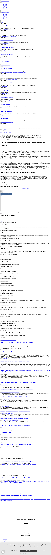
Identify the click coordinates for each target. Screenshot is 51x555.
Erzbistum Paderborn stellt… (6, 40)
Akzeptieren (29, 550)
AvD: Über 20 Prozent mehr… (6, 54)
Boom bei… (2, 32)
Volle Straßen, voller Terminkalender (9, 351)
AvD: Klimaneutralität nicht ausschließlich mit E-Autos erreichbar (14, 396)
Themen (4, 6)
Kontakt (4, 540)
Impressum (5, 539)
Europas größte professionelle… (7, 90)
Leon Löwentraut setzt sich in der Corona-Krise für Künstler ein (16, 444)
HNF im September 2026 (5, 432)
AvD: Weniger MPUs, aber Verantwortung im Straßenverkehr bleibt (15, 411)
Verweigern (14, 550)
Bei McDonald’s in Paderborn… (7, 25)
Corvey (1, 221)
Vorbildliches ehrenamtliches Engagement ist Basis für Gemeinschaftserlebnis (16, 389)
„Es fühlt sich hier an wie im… (6, 82)
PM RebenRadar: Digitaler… (6, 111)
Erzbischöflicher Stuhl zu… (6, 125)
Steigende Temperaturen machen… (7, 75)
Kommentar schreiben (7, 193)
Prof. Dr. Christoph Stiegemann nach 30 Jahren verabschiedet (16, 495)
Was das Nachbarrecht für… (6, 132)
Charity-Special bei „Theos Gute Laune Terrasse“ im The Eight (16, 342)
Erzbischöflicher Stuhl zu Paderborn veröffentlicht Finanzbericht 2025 (15, 425)
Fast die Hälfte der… (4, 118)
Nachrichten (5, 4)
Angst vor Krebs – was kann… (6, 68)
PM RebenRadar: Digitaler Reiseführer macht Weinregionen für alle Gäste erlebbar (18, 382)
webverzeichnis (25, 188)
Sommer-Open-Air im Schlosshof (7, 47)
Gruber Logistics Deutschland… (7, 97)
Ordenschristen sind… (5, 104)
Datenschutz (5, 537)
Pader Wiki (5, 7)
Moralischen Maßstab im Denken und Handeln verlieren (14, 361)
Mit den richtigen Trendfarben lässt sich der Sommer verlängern (14, 418)
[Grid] (0, 192)
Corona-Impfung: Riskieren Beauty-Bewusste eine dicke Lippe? (16, 461)
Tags (4, 8)
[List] (2, 192)
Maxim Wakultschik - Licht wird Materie (9, 403)
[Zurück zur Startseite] (4, 1)
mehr (43, 550)
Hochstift (5, 5)
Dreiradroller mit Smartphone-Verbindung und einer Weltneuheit (17, 477)
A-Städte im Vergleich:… (5, 61)
